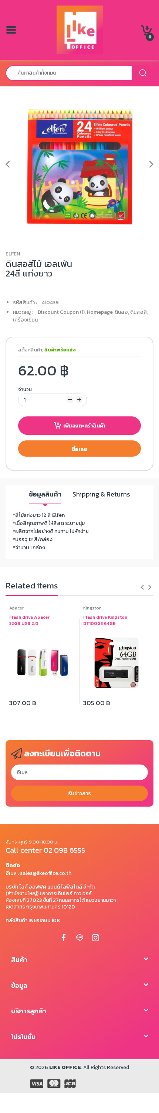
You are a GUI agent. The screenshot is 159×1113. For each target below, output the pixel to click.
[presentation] (142, 586)
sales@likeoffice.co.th (45, 873)
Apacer (16, 608)
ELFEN (13, 254)
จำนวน (25, 389)
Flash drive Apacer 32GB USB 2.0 (29, 620)
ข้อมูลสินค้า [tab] (45, 494)
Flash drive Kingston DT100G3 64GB (105, 620)
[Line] (79, 937)
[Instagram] (95, 937)
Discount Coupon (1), (62, 312)
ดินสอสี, (139, 312)
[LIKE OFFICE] (80, 29)
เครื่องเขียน (25, 320)
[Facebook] (63, 937)
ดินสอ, (122, 312)
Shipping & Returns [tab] (101, 494)
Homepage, (100, 312)
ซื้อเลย (79, 449)
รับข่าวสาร (79, 793)
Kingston (92, 608)
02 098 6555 (64, 850)
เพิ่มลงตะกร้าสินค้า (84, 426)
